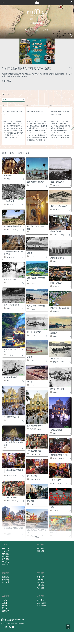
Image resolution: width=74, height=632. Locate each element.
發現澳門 (40, 573)
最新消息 (5, 548)
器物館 (4, 606)
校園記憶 (5, 580)
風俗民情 (40, 585)
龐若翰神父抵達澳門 (35, 112)
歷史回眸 (40, 577)
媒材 (46, 30)
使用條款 (5, 559)
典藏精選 (5, 596)
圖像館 (4, 603)
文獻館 (4, 600)
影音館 (4, 608)
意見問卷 (5, 562)
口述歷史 (5, 611)
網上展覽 (40, 551)
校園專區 (5, 573)
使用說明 (5, 556)
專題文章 (40, 548)
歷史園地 (5, 582)
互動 (70, 68)
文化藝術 (40, 588)
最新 (12, 153)
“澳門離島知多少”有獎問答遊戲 (26, 69)
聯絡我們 (5, 565)
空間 (37, 30)
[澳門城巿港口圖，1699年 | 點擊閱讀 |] (71, 36)
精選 (4, 153)
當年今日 (6, 94)
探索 (27, 153)
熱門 (20, 153)
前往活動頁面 (6, 81)
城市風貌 (40, 580)
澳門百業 (40, 582)
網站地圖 (5, 554)
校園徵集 (5, 577)
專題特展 (40, 544)
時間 (29, 30)
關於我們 (5, 544)
